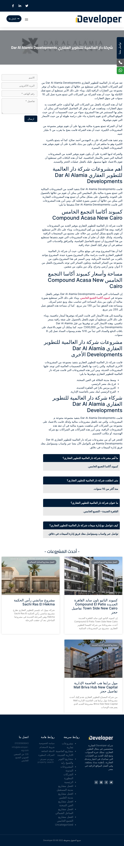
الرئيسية (68, 782)
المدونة (69, 770)
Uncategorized (64, 824)
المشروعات (66, 766)
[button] (26, 19)
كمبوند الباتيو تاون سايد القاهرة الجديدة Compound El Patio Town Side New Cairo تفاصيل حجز (95, 606)
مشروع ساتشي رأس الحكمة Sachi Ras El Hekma (34, 602)
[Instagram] (96, 782)
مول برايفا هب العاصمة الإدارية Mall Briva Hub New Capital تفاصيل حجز (96, 687)
